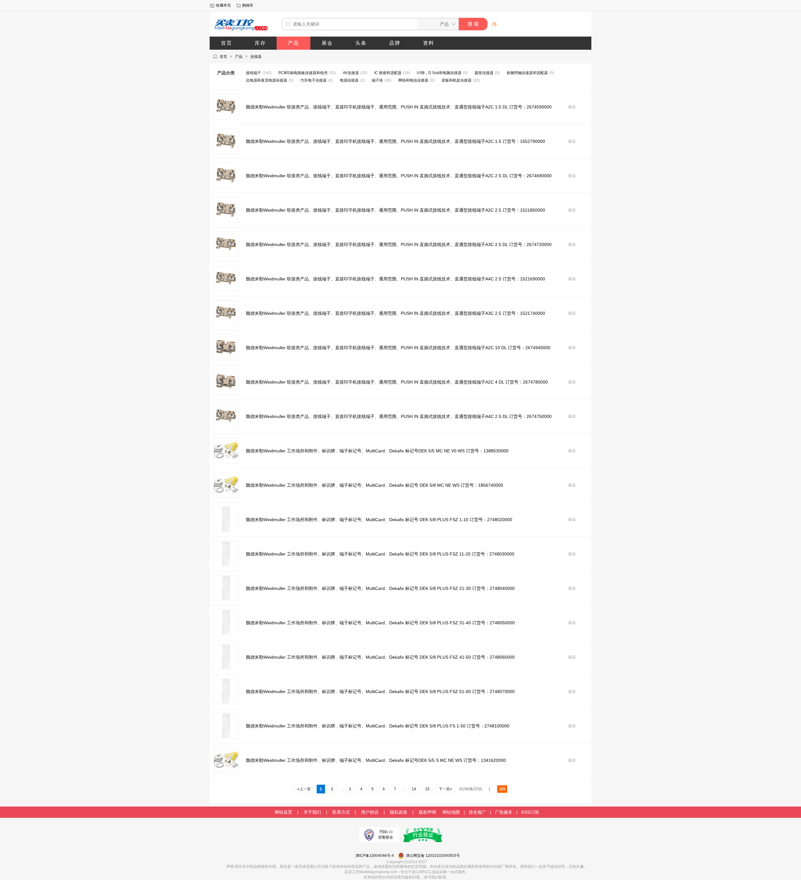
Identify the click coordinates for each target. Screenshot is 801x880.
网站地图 (451, 812)
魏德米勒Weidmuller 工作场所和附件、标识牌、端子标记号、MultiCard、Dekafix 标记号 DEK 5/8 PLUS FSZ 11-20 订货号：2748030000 (380, 553)
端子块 (377, 80)
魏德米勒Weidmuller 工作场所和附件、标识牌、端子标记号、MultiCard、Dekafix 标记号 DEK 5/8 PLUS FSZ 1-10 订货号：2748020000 (379, 519)
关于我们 (312, 812)
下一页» (445, 789)
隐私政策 (398, 812)
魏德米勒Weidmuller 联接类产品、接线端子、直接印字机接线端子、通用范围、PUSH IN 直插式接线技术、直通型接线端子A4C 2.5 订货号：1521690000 (395, 278)
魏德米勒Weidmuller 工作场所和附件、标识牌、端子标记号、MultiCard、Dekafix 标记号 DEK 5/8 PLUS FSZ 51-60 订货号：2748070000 (380, 691)
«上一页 (304, 789)
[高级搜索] (492, 24)
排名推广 (477, 812)
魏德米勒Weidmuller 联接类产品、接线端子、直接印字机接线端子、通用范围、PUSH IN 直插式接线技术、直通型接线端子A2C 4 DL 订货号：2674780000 (397, 382)
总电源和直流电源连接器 (266, 80)
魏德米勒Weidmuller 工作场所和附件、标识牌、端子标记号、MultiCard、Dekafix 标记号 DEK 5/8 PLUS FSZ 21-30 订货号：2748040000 (380, 588)
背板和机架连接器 (456, 80)
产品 (238, 56)
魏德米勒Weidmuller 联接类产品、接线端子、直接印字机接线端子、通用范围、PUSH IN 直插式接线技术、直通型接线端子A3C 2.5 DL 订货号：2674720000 (399, 244)
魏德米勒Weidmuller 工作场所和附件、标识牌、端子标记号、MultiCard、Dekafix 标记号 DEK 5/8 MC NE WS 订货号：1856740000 (374, 485)
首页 (223, 56)
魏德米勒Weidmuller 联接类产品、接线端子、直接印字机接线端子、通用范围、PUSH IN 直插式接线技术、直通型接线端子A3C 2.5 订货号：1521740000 (395, 313)
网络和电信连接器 (413, 80)
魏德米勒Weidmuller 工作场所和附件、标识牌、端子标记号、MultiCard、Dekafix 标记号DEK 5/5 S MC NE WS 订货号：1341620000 (376, 760)
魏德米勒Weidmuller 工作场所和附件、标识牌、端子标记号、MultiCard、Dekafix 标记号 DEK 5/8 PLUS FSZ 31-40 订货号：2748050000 (380, 622)
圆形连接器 (484, 73)
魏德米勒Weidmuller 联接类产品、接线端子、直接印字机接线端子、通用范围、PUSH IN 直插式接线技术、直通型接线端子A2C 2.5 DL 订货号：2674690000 (399, 175)
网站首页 (283, 812)
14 (414, 789)
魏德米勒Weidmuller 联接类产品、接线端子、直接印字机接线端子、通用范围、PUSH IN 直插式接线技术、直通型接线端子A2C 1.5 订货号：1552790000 (395, 141)
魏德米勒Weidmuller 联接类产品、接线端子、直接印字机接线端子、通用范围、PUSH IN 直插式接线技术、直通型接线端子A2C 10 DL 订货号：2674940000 (398, 347)
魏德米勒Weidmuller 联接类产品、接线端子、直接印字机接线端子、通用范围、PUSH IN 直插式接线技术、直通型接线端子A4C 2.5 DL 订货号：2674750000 (399, 416)
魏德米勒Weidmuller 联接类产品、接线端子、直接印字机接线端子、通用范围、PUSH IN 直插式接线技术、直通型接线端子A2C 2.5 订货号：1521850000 (395, 210)
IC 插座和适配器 (387, 73)
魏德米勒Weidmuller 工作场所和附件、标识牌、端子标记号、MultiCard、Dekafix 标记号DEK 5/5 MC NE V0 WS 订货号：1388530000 (377, 450)
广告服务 (504, 812)
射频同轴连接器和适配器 (527, 73)
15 (427, 789)
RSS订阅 (530, 812)
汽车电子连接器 (313, 80)
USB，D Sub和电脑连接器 (439, 73)
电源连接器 (349, 80)
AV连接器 (351, 73)
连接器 (256, 56)
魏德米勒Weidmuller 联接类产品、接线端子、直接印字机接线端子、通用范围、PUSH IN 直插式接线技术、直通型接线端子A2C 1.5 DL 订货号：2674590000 (399, 106)
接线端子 (253, 73)
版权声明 (427, 812)
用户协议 (370, 812)
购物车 (247, 5)
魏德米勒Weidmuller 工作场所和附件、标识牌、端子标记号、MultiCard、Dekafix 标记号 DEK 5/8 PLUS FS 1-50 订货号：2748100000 (377, 725)
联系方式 (341, 812)
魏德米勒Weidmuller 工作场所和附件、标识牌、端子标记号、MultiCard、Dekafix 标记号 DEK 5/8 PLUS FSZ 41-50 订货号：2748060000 (380, 657)
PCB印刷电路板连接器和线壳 (303, 73)
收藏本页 (223, 5)
